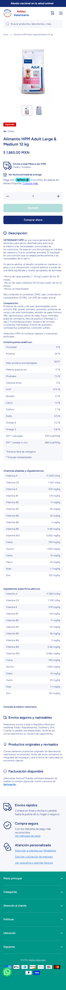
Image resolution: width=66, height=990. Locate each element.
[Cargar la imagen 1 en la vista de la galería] (27, 110)
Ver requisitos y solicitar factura (34, 862)
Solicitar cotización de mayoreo (34, 856)
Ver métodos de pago (27, 835)
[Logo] (16, 13)
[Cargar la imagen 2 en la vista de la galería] (39, 110)
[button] (52, 13)
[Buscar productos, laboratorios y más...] (6, 24)
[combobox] (33, 24)
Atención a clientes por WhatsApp (35, 850)
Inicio (5, 34)
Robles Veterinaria (37, 960)
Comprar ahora (33, 219)
